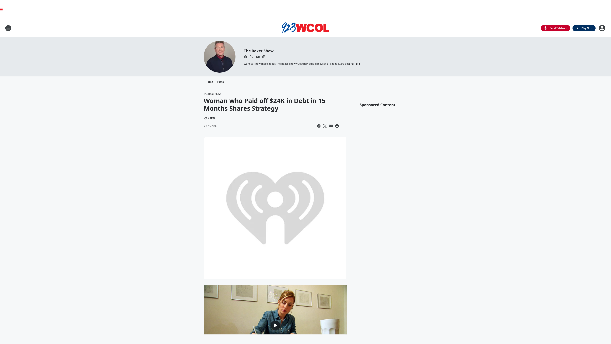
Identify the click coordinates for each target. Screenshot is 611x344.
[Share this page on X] (325, 126)
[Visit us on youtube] (258, 57)
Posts (220, 82)
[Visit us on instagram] (264, 57)
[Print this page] (337, 126)
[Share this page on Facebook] (319, 126)
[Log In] (602, 28)
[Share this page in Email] (331, 126)
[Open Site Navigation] (8, 28)
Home (209, 82)
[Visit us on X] (252, 57)
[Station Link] (305, 28)
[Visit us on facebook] (246, 57)
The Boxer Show (259, 50)
